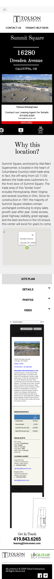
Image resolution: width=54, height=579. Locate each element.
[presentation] (26, 130)
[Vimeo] (45, 575)
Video (28, 310)
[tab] (27, 279)
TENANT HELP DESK (36, 27)
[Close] (33, 235)
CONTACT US (13, 27)
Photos (28, 299)
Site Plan (28, 279)
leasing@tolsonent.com (27, 118)
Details (27, 289)
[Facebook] (40, 575)
